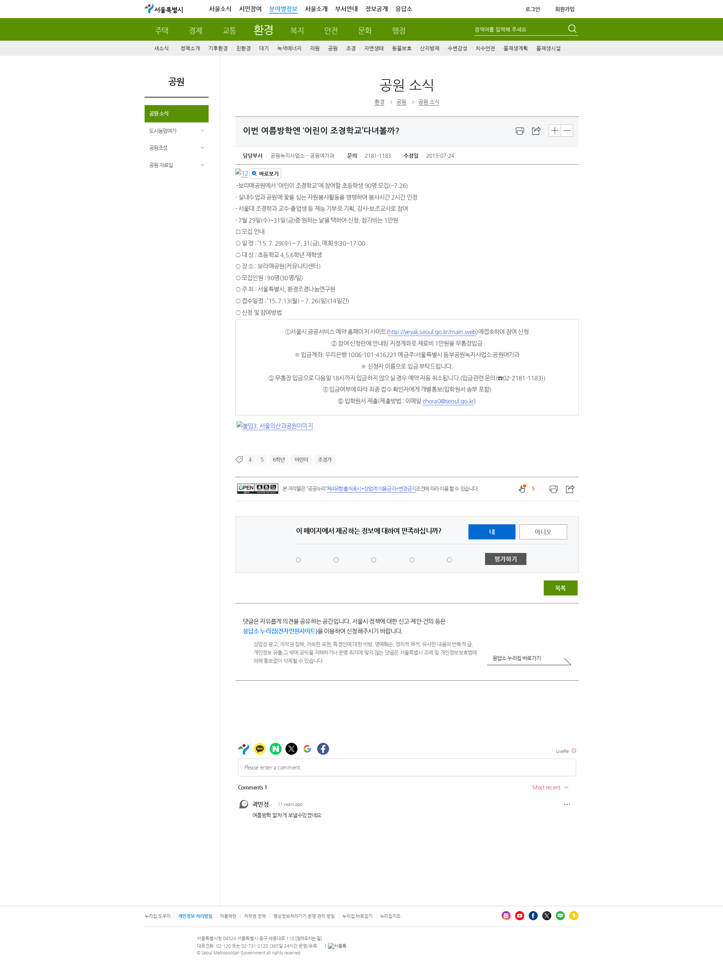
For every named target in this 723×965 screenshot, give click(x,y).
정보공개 (376, 8)
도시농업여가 (162, 131)
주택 (161, 30)
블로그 (560, 915)
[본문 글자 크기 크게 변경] (555, 130)
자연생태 (374, 48)
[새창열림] (520, 131)
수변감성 (457, 48)
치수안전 (485, 48)
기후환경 (218, 48)
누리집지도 (390, 916)
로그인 (532, 9)
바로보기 (269, 174)
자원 (315, 48)
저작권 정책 (255, 916)
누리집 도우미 (158, 916)
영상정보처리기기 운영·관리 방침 (304, 916)
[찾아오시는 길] (308, 938)
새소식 (161, 48)
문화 (365, 30)
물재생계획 (515, 48)
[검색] (573, 29)
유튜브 (519, 915)
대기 (264, 48)
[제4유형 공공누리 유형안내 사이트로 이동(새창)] (257, 489)
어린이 (301, 460)
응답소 (403, 8)
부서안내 (346, 8)
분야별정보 (283, 8)
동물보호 (402, 48)
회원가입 (565, 9)
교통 (229, 30)
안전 (331, 30)
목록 (560, 588)
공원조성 (158, 148)
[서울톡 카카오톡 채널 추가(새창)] (337, 946)
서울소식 (220, 8)
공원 (333, 48)
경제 (195, 30)
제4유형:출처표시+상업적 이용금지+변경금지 (371, 489)
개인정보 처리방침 (195, 916)
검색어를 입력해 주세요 (500, 29)
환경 (263, 29)
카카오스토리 (573, 915)
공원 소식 (158, 113)
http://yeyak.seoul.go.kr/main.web (432, 331)
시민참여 (250, 8)
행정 (399, 30)
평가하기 (505, 559)
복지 (297, 30)
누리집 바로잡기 (357, 916)
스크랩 (536, 131)
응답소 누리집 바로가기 (517, 658)
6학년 (279, 460)
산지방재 (429, 48)
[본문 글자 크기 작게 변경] (567, 130)
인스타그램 (506, 915)
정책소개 (190, 48)
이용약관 (228, 916)
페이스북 (533, 915)
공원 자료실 (161, 165)
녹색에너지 (289, 48)
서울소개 (316, 8)
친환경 (243, 48)
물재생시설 (548, 48)
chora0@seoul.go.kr (448, 401)
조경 (351, 48)
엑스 (546, 915)
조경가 (325, 460)
